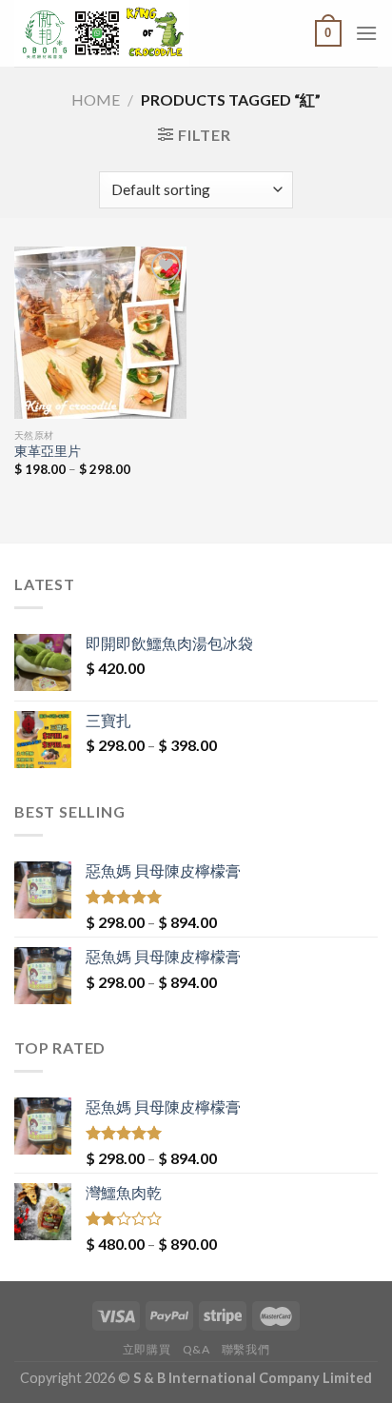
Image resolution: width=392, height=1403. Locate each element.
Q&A (196, 1349)
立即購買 (146, 1349)
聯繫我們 (245, 1349)
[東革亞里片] (100, 333)
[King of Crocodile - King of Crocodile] (143, 33)
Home (95, 99)
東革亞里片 (47, 451)
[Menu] (366, 33)
